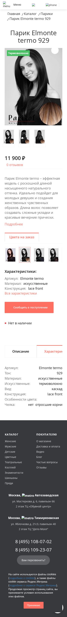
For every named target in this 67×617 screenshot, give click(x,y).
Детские (10, 451)
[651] (53, 255)
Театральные (13, 462)
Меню (17, 4)
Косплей (10, 467)
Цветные (10, 457)
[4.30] (10, 255)
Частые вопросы (47, 462)
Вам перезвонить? (33, 560)
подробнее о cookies (22, 578)
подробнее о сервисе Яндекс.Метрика (32, 585)
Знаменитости (14, 472)
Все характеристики (21, 293)
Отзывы (41, 467)
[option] (33, 86)
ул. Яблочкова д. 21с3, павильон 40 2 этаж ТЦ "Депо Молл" (33, 526)
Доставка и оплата (48, 446)
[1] (39, 255)
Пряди (9, 483)
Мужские (10, 446)
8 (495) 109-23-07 (33, 549)
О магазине (43, 441)
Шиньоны (11, 478)
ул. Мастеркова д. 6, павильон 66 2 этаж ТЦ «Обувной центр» (33, 504)
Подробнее (14, 224)
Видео (40, 451)
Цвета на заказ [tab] (21, 237)
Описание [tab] (20, 351)
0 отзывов (15, 164)
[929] (25, 255)
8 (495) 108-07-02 (33, 541)
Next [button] (55, 50)
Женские (10, 441)
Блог (39, 457)
